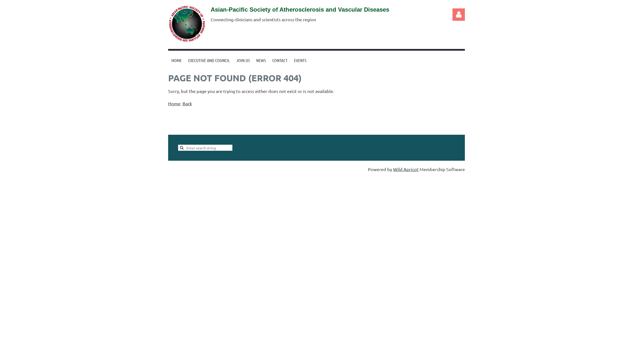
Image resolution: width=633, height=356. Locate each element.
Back (187, 103)
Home (174, 103)
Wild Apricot (406, 169)
